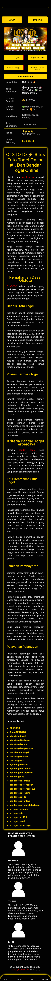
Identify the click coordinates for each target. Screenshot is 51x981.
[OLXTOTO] (25, 6)
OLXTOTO (12, 286)
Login (32, 979)
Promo (6, 979)
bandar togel (27, 450)
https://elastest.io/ (20, 969)
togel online (28, 177)
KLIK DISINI (28, 141)
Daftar (19, 979)
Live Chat (44, 979)
